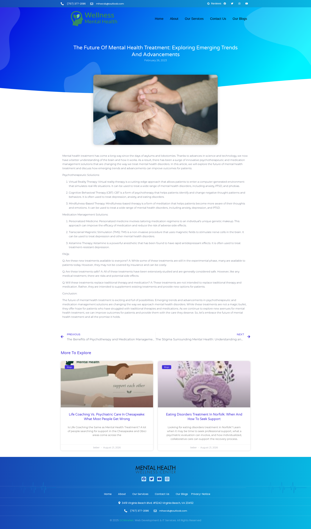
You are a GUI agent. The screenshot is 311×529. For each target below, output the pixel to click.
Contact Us (218, 18)
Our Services (194, 18)
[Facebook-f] (225, 3)
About (174, 18)
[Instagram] (239, 3)
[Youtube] (246, 3)
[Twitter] (232, 3)
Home (159, 18)
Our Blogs (240, 18)
